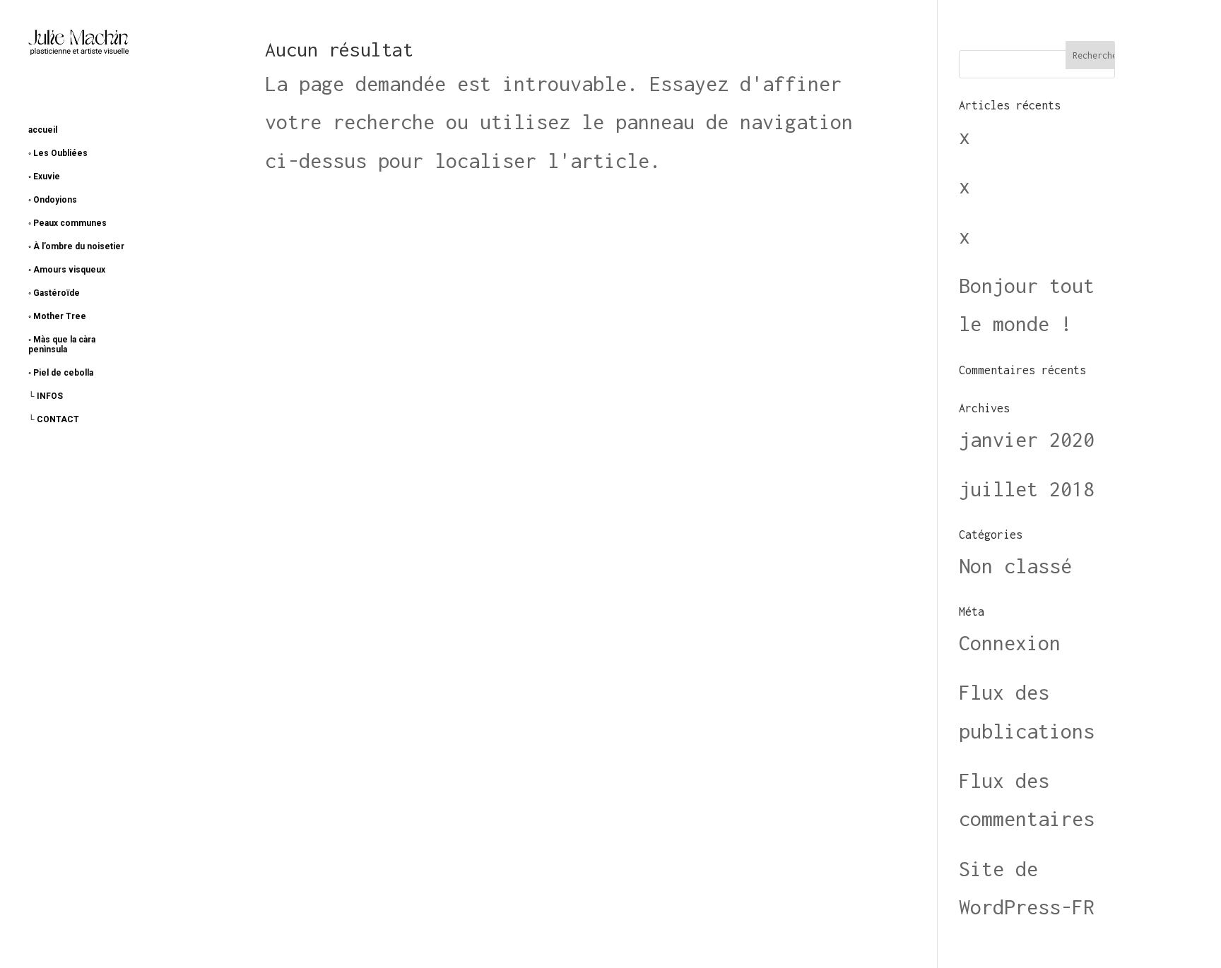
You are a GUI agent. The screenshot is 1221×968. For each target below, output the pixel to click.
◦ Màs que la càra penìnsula (61, 344)
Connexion (1010, 643)
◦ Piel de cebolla (60, 373)
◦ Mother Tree (57, 316)
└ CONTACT (53, 419)
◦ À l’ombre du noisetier (76, 246)
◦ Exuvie (44, 176)
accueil (42, 130)
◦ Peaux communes (67, 223)
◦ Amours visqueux (66, 270)
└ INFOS (45, 396)
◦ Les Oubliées (58, 153)
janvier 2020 (1027, 439)
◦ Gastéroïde (54, 293)
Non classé (1015, 566)
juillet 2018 (1027, 489)
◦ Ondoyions (52, 200)
